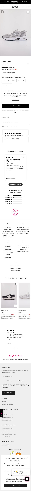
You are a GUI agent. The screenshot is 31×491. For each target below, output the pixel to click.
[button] (5, 67)
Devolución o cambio (7, 415)
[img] (9, 157)
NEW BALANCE (6, 62)
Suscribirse (8, 392)
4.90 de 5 (19, 191)
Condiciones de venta (7, 417)
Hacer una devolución (7, 420)
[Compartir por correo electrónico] (16, 126)
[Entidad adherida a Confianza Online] (15, 453)
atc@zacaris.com (6, 430)
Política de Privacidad (7, 404)
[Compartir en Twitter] (12, 126)
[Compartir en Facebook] (10, 126)
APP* (18, 2)
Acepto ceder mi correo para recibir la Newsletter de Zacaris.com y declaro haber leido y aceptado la (16, 479)
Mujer (11, 475)
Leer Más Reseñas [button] (15, 184)
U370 (2, 312)
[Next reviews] (28, 136)
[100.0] (15, 212)
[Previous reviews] (3, 136)
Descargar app (15, 100)
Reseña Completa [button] (10, 178)
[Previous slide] (3, 170)
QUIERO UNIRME (15, 485)
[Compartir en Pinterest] (14, 126)
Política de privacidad (17, 481)
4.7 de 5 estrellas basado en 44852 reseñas (15, 359)
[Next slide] (28, 170)
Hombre (21, 475)
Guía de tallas (5, 444)
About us (4, 401)
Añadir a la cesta (15, 105)
